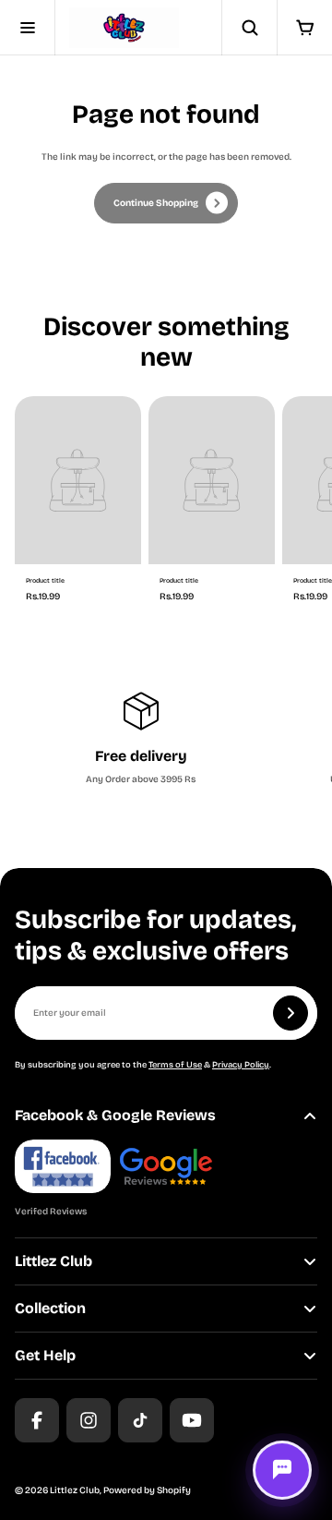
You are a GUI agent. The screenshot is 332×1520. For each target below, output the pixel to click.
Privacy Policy (240, 1064)
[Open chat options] (282, 1470)
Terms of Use (175, 1064)
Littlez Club (75, 1490)
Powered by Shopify (147, 1490)
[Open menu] (27, 27)
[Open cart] (304, 27)
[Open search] (249, 27)
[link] (166, 203)
